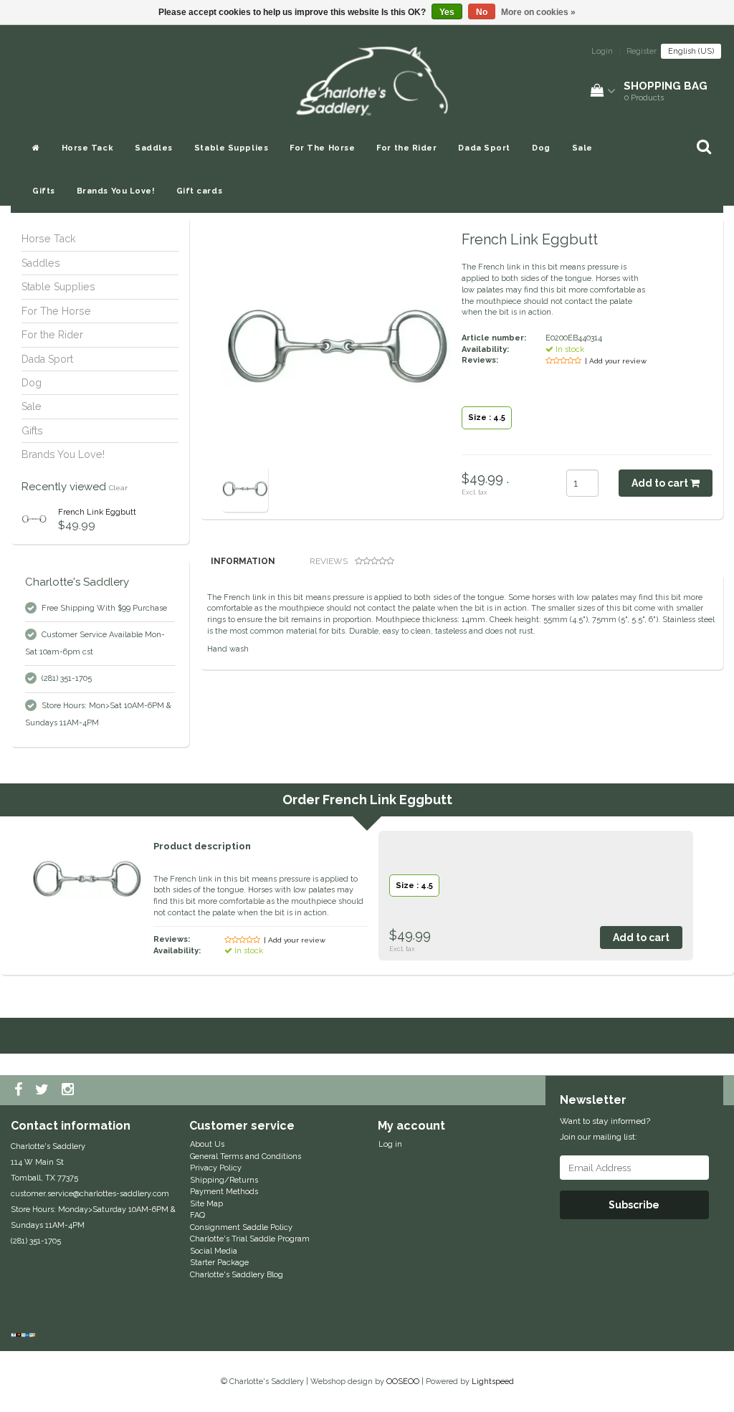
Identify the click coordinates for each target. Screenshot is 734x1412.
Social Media (213, 1251)
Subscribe (634, 1205)
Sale (582, 148)
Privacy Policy (216, 1168)
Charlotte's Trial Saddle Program (250, 1239)
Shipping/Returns (224, 1180)
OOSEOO (402, 1381)
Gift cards (199, 191)
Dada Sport (484, 148)
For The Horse (322, 148)
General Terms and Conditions (245, 1156)
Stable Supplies (231, 148)
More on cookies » (538, 12)
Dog (541, 148)
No (481, 12)
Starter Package (219, 1262)
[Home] (36, 148)
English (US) (691, 51)
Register (641, 51)
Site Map (206, 1203)
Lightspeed (493, 1381)
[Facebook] (20, 1090)
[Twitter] (43, 1090)
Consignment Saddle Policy (241, 1227)
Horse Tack (88, 148)
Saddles (154, 148)
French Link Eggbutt (97, 512)
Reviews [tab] (329, 561)
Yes (446, 12)
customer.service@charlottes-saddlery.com (90, 1193)
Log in (390, 1144)
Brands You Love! (116, 191)
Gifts (43, 191)
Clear (118, 488)
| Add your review (616, 361)
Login (602, 51)
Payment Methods (224, 1191)
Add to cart (660, 483)
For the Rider (406, 148)
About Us (207, 1144)
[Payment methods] (25, 1335)
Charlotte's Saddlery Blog (236, 1274)
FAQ (197, 1215)
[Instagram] (69, 1090)
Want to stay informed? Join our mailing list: (605, 1129)
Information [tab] (243, 561)
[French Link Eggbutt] (34, 519)
